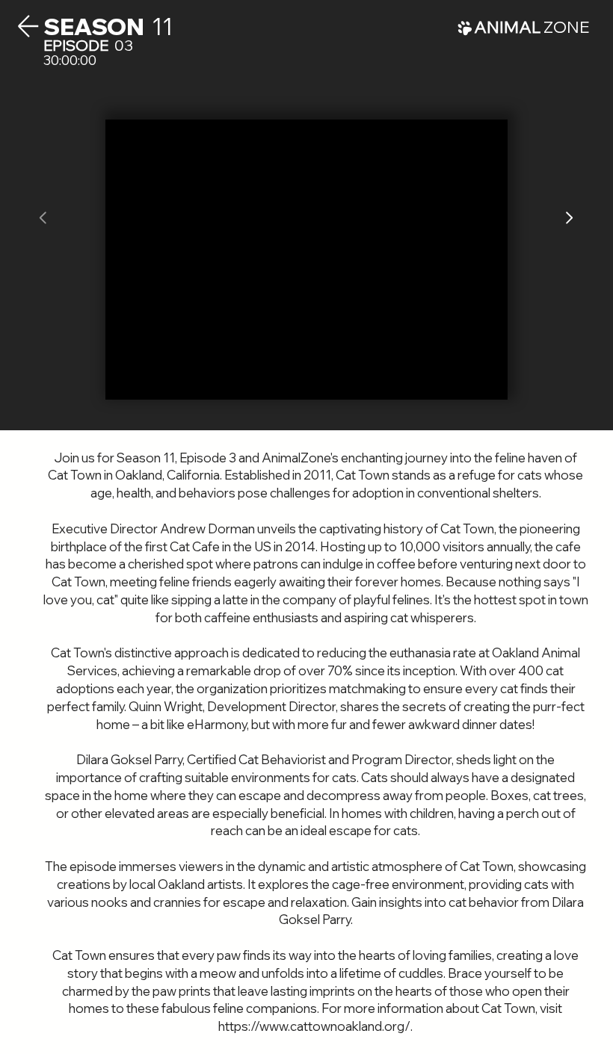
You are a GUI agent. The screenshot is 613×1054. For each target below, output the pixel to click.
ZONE (531, 26)
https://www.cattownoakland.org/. (315, 1026)
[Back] (28, 26)
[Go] (568, 218)
